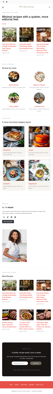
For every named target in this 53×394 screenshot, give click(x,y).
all (5, 23)
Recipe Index (24, 384)
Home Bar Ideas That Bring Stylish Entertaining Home (26, 46)
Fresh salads (13, 106)
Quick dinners (14, 85)
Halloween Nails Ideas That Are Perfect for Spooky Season (43, 326)
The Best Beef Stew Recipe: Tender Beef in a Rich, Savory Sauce (26, 326)
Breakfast (6, 150)
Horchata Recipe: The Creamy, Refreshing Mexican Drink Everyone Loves (42, 48)
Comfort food (39, 106)
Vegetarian (33, 184)
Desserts (6, 184)
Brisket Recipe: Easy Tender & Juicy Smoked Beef (9, 325)
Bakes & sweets (39, 85)
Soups (31, 150)
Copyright (13, 391)
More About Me (8, 221)
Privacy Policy (39, 384)
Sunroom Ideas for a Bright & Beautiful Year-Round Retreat (9, 47)
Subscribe (31, 384)
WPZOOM (40, 391)
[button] (3, 7)
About (11, 384)
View (3, 23)
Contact (17, 384)
